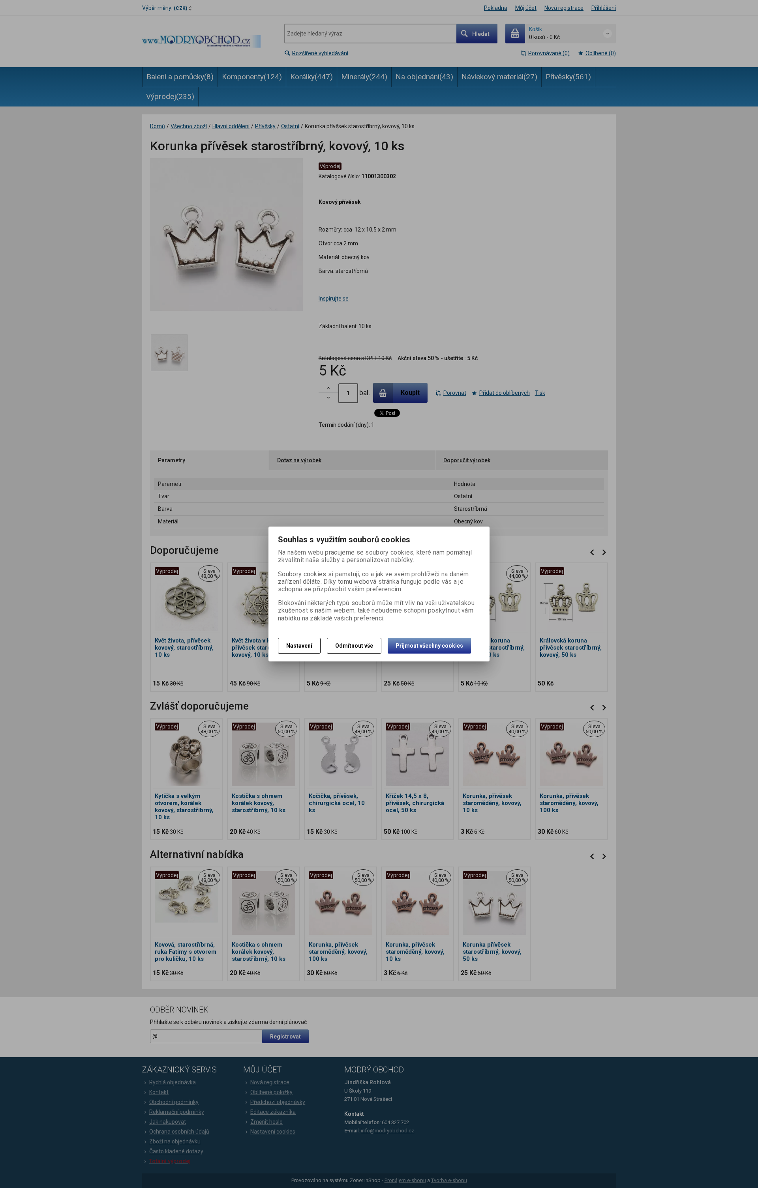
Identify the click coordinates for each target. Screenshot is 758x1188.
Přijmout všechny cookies (429, 646)
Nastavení (299, 646)
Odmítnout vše (354, 646)
